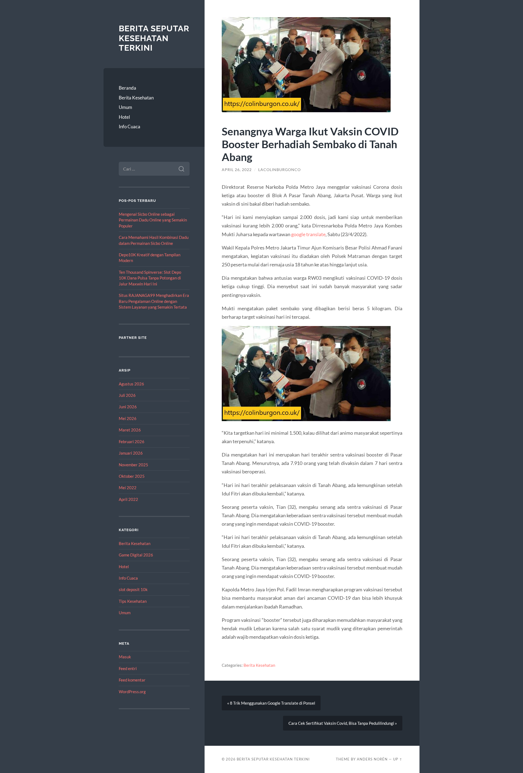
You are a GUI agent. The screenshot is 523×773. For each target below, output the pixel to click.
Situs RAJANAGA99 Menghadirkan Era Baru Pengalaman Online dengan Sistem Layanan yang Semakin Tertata (154, 301)
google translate (308, 234)
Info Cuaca (129, 126)
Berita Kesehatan (136, 98)
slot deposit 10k (133, 589)
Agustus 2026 (131, 383)
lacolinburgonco (279, 170)
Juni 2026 (128, 406)
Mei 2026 (127, 418)
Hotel (124, 117)
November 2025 (133, 464)
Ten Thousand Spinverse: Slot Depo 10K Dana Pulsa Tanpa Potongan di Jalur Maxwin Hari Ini (150, 278)
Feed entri (128, 668)
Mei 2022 (127, 487)
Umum (125, 107)
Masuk (125, 656)
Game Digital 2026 (136, 554)
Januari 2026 (131, 453)
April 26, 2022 (237, 170)
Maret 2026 (130, 429)
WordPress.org (132, 691)
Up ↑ (397, 759)
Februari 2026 (131, 441)
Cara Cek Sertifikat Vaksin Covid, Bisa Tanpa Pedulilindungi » (342, 723)
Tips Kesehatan (133, 601)
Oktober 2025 (132, 476)
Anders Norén (372, 759)
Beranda (127, 88)
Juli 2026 (127, 395)
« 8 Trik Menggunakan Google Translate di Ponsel (271, 703)
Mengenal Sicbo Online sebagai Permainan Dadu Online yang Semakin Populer (153, 220)
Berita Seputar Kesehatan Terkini (154, 38)
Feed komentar (132, 679)
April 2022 (128, 499)
